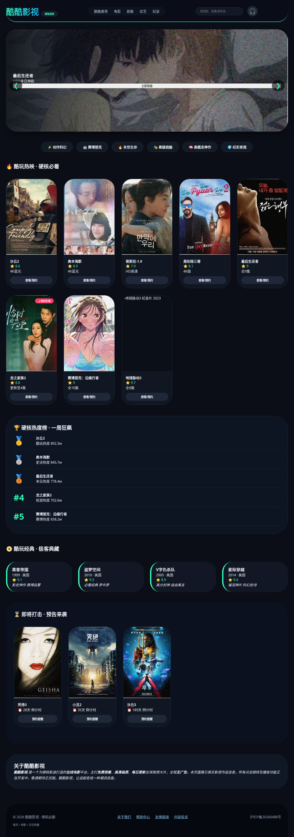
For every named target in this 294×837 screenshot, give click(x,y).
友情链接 (162, 817)
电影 (117, 11)
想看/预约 (31, 280)
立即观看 (147, 86)
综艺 (143, 11)
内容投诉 (181, 817)
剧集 (130, 11)
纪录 (156, 11)
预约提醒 (37, 719)
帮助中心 (143, 817)
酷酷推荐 (101, 11)
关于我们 (124, 817)
